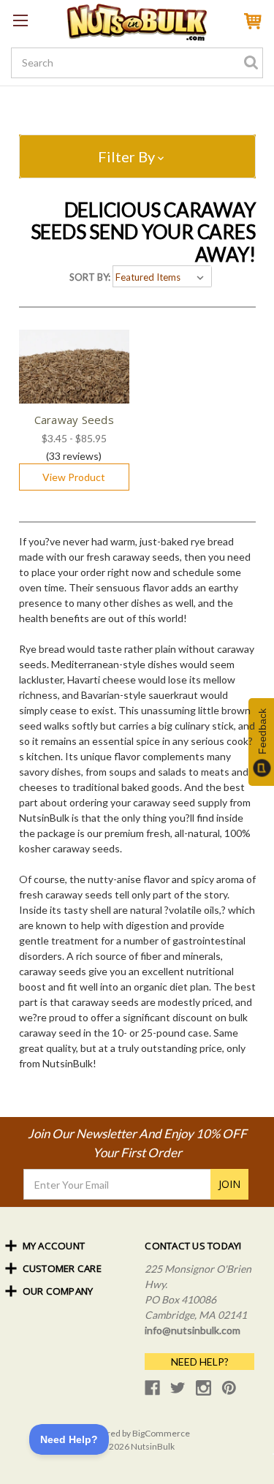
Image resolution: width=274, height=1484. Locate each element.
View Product (73, 477)
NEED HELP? (200, 1361)
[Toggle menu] (20, 20)
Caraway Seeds (74, 419)
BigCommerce (161, 1433)
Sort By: (89, 277)
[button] (137, 156)
